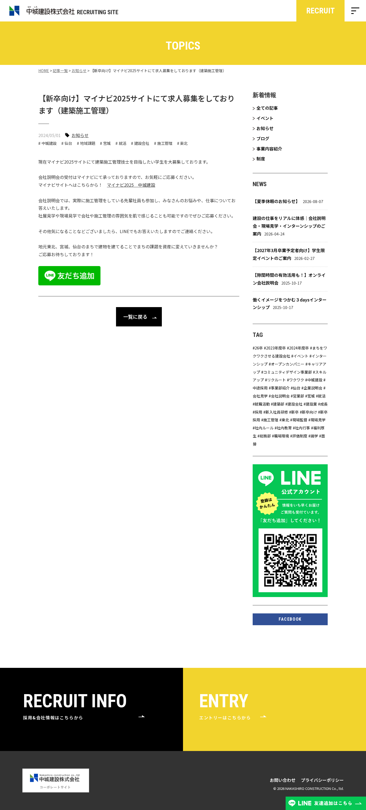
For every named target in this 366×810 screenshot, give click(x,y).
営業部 (298, 396)
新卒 (295, 412)
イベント (265, 118)
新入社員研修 (277, 412)
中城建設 (49, 143)
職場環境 (281, 436)
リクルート (276, 379)
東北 (184, 143)
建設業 (311, 404)
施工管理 (164, 143)
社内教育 (284, 427)
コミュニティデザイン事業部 (287, 372)
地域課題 (87, 143)
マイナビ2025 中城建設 (131, 185)
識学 (314, 436)
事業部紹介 (280, 388)
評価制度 (299, 436)
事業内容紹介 (269, 148)
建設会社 (141, 143)
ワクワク (296, 379)
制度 (260, 158)
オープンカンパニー (287, 364)
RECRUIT (320, 10)
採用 (258, 412)
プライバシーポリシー (322, 780)
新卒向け (309, 412)
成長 (324, 404)
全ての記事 (267, 108)
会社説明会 (280, 396)
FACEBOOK (290, 619)
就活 (122, 143)
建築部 (278, 404)
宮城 (107, 143)
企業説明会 (313, 388)
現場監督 (299, 419)
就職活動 (262, 404)
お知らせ (80, 135)
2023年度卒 (276, 348)
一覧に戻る (135, 316)
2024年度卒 (299, 348)
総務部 (265, 436)
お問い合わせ (283, 780)
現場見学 (318, 419)
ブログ (262, 138)
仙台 (68, 143)
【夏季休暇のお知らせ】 (276, 201)
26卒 (259, 348)
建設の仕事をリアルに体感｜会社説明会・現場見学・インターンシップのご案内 (289, 226)
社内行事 (302, 427)
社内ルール (264, 427)
